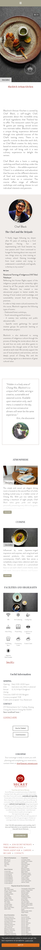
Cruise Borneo (8, 874)
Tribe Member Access (13, 847)
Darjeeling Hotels (8, 894)
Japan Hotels (24, 865)
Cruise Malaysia (8, 877)
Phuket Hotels (24, 900)
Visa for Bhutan (25, 917)
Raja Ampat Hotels (9, 907)
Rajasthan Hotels (8, 900)
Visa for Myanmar (26, 930)
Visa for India (24, 921)
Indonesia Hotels (25, 864)
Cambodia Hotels (25, 859)
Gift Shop (6, 864)
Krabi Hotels (24, 899)
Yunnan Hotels (8, 892)
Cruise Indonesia (8, 872)
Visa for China (25, 920)
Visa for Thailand (20, 728)
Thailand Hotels (25, 879)
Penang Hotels (25, 893)
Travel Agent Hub (11, 850)
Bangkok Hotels (25, 896)
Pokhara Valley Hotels (26, 903)
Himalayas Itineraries (9, 921)
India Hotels (24, 862)
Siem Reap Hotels (9, 889)
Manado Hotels (8, 906)
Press (6, 844)
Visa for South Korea (26, 935)
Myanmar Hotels (25, 870)
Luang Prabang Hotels (27, 890)
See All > (10, 662)
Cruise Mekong (8, 875)
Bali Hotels (7, 901)
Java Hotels (7, 903)
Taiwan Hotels (25, 877)
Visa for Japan (25, 924)
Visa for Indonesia (26, 923)
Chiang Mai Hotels (26, 897)
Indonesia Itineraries (9, 924)
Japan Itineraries (8, 926)
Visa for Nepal (24, 932)
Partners (6, 862)
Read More (7, 512)
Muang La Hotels (25, 891)
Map (5, 865)
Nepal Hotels (24, 871)
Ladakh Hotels (8, 898)
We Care (7, 853)
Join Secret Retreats (22, 844)
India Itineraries (8, 923)
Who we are (7, 859)
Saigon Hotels (24, 912)
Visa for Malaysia (25, 927)
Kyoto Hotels (7, 909)
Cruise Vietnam (8, 883)
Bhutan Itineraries (9, 917)
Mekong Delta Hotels (26, 911)
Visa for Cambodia (26, 918)
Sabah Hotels (24, 894)
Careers (27, 850)
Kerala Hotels (7, 897)
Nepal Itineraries (8, 932)
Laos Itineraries (8, 927)
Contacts (19, 853)
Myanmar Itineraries (9, 930)
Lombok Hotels (8, 904)
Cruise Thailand (8, 881)
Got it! (20, 945)
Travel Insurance (21, 734)
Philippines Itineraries (10, 933)
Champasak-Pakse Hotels (28, 888)
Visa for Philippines (26, 933)
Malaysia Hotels (25, 868)
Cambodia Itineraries (9, 918)
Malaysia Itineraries (9, 929)
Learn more (29, 940)
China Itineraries (8, 920)
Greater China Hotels (26, 861)
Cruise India (7, 871)
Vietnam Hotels (25, 882)
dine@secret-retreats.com (27, 763)
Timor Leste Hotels (26, 880)
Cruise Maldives (8, 878)
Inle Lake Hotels (25, 902)
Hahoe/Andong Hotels (27, 905)
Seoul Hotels (24, 906)
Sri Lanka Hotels (25, 876)
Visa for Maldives (25, 929)
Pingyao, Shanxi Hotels (10, 891)
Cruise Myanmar (8, 880)
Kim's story (7, 861)
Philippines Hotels (26, 873)
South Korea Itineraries (10, 935)
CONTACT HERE (10, 717)
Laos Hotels (24, 867)
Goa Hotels (7, 895)
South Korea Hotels (26, 874)
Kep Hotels (7, 888)
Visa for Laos (24, 926)
